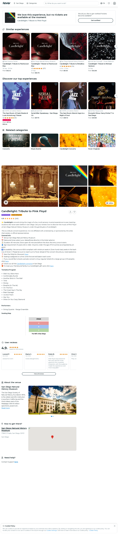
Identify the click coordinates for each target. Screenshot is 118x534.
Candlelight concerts (24, 264)
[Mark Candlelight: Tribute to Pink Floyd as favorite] (74, 212)
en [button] (104, 3)
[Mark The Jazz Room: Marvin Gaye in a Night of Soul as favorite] (84, 84)
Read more (5, 408)
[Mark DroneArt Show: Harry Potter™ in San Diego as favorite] (113, 84)
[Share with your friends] (70, 212)
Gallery (111, 203)
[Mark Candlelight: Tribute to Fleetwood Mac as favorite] (27, 35)
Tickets (97, 217)
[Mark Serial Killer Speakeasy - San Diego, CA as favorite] (56, 84)
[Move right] (116, 46)
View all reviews (39, 374)
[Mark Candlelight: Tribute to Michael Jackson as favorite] (113, 35)
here (26, 254)
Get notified (95, 20)
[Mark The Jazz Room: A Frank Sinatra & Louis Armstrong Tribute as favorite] (27, 84)
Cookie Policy (93, 530)
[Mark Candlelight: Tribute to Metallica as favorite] (84, 35)
